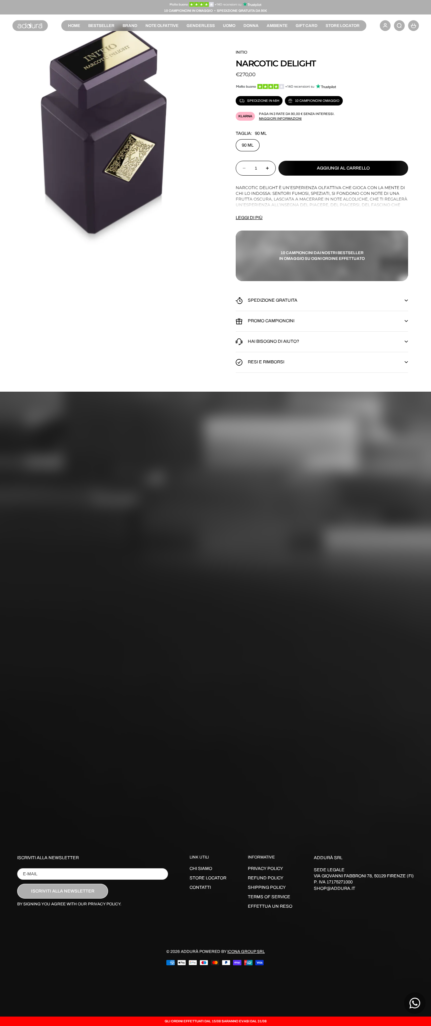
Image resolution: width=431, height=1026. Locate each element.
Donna (251, 25)
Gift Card (307, 25)
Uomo (229, 25)
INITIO (241, 52)
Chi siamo (201, 868)
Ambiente (277, 25)
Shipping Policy (267, 887)
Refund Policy (266, 878)
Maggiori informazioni (280, 118)
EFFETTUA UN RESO (270, 906)
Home (74, 25)
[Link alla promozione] (215, 4)
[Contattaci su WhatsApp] (415, 1003)
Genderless (201, 25)
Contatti (200, 887)
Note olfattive (161, 25)
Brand (130, 25)
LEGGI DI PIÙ (249, 217)
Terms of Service (269, 897)
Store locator (343, 25)
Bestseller (101, 25)
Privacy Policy (265, 868)
